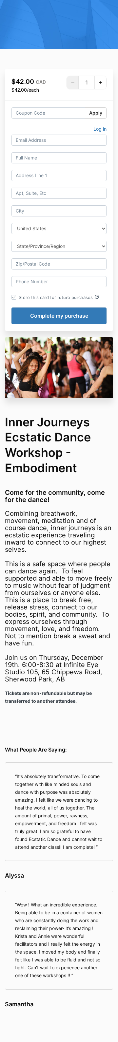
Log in (100, 129)
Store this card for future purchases (59, 297)
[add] (100, 82)
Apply (95, 113)
